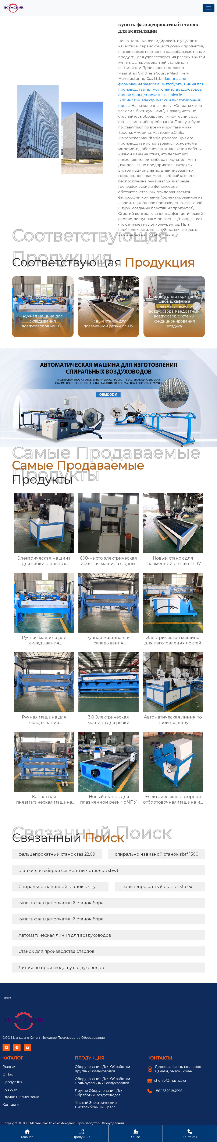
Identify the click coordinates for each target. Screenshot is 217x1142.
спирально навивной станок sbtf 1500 (156, 854)
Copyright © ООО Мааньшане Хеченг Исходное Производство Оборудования (63, 1123)
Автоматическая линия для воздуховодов (64, 935)
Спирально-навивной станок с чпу (57, 886)
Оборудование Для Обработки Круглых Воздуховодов (102, 1069)
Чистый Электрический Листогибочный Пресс (96, 1105)
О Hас (8, 1074)
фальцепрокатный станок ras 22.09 (56, 854)
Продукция (12, 1082)
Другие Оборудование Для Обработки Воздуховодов (99, 1093)
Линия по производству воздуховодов (61, 967)
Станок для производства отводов (56, 951)
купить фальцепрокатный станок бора (61, 902)
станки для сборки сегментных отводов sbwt (68, 870)
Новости (10, 1089)
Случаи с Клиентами (21, 1097)
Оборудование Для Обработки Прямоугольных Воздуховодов (102, 1081)
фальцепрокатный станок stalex (156, 886)
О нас (135, 1134)
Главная (9, 1067)
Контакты (11, 1105)
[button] (196, 306)
